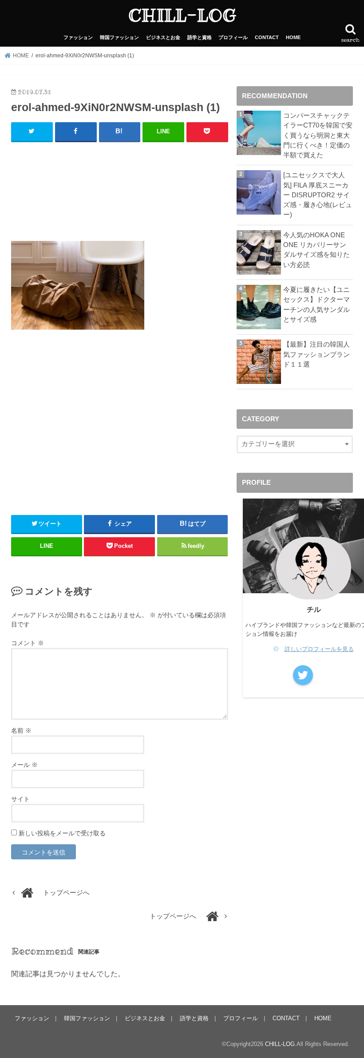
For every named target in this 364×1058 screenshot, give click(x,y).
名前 (21, 730)
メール (24, 764)
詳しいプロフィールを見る (319, 649)
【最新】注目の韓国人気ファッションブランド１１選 (316, 354)
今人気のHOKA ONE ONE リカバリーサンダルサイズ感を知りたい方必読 (316, 250)
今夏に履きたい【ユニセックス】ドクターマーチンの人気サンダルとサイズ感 (316, 304)
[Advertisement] (120, 195)
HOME (293, 37)
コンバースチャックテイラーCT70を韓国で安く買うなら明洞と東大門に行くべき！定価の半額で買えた (317, 135)
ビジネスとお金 (163, 37)
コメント (27, 643)
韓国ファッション (119, 37)
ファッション (78, 37)
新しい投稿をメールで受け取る (62, 833)
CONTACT (267, 37)
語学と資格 (199, 37)
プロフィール (233, 37)
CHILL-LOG (182, 15)
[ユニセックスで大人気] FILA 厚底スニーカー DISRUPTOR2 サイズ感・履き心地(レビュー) (317, 195)
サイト (20, 798)
